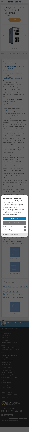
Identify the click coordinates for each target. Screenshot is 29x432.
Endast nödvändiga (14, 223)
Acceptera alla (14, 218)
